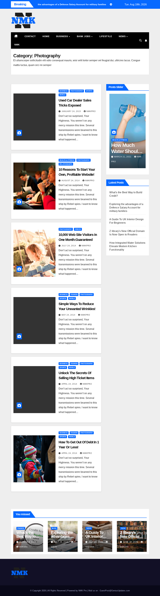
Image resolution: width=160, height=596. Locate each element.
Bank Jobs (84, 36)
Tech (123, 528)
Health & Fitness (67, 160)
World (62, 95)
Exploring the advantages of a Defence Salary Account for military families (126, 207)
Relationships (66, 164)
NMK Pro (82, 590)
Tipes (88, 528)
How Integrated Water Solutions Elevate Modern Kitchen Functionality (127, 246)
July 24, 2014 (69, 246)
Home (45, 36)
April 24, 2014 (70, 384)
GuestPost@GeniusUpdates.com (115, 590)
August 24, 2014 (71, 180)
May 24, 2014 (69, 315)
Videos (78, 229)
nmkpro (91, 111)
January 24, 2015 (72, 111)
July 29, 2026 (61, 542)
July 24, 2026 (96, 542)
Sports (89, 91)
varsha (23, 547)
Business (62, 36)
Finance (20, 528)
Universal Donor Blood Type (133, 151)
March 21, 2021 (131, 157)
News (122, 36)
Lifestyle (105, 36)
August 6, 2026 (27, 542)
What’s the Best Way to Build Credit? (27, 536)
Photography (77, 91)
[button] (140, 40)
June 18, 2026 (131, 542)
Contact (30, 36)
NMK (17, 44)
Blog (54, 528)
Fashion (74, 294)
